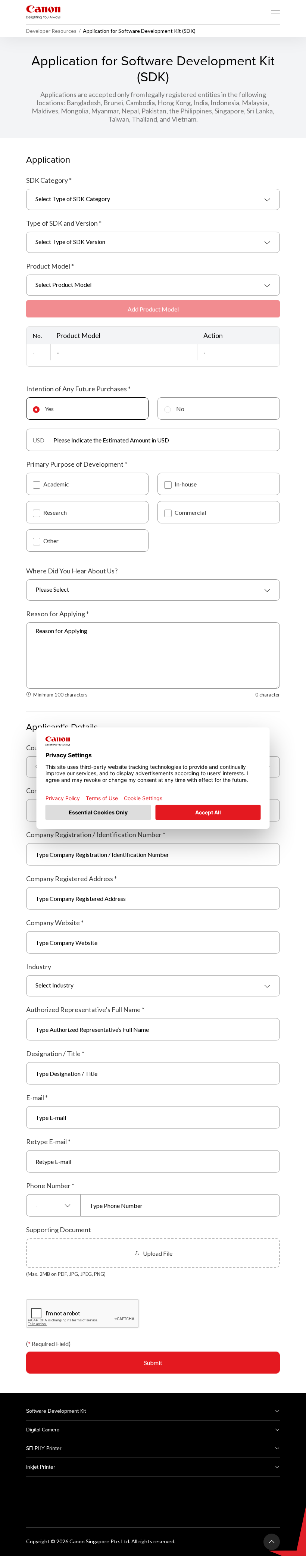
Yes (49, 408)
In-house (186, 484)
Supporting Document (58, 1229)
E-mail (37, 1097)
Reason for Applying (57, 614)
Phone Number (50, 1185)
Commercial (190, 512)
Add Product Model (153, 309)
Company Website (55, 922)
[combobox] (153, 199)
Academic (56, 484)
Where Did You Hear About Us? (72, 571)
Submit (153, 1362)
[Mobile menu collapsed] (275, 11)
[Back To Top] (271, 1542)
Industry (38, 966)
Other (51, 540)
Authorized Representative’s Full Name (85, 1009)
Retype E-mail (48, 1141)
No (180, 408)
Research (55, 512)
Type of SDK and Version (64, 223)
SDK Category (49, 180)
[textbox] (153, 199)
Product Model (50, 266)
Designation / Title (55, 1053)
